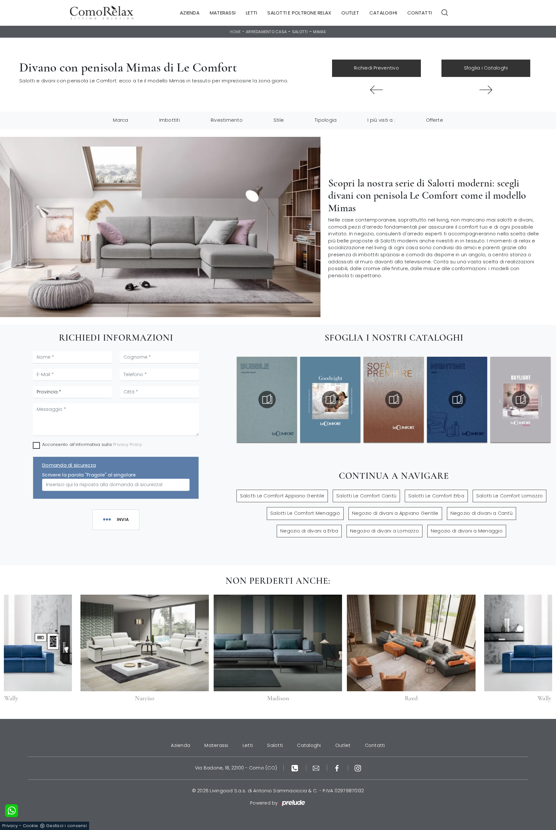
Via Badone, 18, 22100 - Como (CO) (236, 768)
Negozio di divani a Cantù (481, 513)
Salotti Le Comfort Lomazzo (509, 496)
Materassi (223, 12)
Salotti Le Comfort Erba (436, 496)
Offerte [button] (434, 120)
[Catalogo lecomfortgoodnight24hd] (330, 399)
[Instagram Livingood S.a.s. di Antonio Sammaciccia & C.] (357, 768)
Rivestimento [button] (227, 120)
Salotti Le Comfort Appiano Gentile (282, 496)
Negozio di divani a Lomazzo (384, 531)
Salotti (300, 31)
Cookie (30, 826)
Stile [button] (278, 120)
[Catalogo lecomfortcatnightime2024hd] (457, 399)
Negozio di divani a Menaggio (467, 531)
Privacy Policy (127, 444)
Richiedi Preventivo (376, 68)
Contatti (419, 12)
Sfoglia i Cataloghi (486, 68)
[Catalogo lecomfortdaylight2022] (520, 399)
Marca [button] (120, 120)
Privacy (10, 826)
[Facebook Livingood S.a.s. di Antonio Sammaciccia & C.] (337, 768)
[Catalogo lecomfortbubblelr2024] (267, 399)
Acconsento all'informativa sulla (92, 444)
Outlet (350, 12)
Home (235, 31)
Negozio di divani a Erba (309, 531)
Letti (251, 12)
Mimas (319, 31)
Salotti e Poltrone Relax (299, 12)
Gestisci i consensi (66, 826)
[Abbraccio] (486, 89)
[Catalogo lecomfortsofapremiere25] (393, 399)
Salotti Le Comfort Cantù (366, 496)
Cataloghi (383, 12)
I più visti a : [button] (381, 120)
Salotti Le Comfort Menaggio (305, 513)
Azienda (189, 12)
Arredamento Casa (266, 31)
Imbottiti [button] (169, 120)
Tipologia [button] (326, 120)
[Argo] (376, 89)
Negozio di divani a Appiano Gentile (395, 513)
